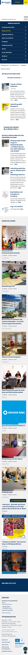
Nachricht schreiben (7, 610)
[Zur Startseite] (6, 2)
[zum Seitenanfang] (25, 652)
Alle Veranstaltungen (18, 500)
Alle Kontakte (7, 613)
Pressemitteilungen (13, 77)
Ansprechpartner (7, 634)
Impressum (5, 639)
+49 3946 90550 (6, 606)
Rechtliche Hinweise (7, 651)
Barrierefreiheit (6, 642)
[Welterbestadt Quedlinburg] (14, 605)
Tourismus (17, 2)
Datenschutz (5, 644)
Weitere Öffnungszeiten (9, 636)
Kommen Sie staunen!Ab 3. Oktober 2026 (11, 128)
